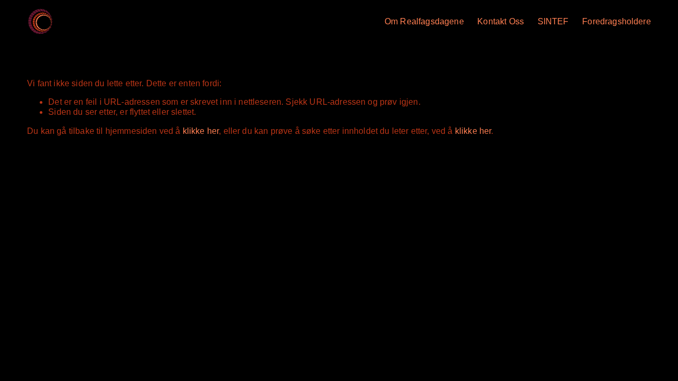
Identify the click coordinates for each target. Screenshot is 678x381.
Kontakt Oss (500, 21)
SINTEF (553, 21)
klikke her (201, 130)
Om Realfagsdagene (424, 21)
